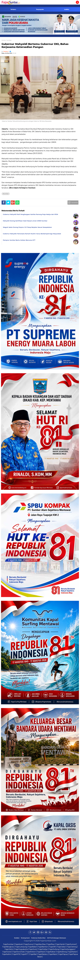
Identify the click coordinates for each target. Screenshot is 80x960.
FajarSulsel (6, 952)
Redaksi (16, 938)
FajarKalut (41, 952)
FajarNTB (16, 954)
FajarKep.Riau (40, 944)
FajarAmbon (31, 952)
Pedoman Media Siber (38, 938)
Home (4, 40)
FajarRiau (50, 944)
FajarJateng (72, 947)
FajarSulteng (54, 949)
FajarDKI (52, 947)
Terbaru (13, 9)
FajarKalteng (62, 952)
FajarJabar (61, 947)
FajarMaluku (43, 954)
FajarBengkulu (8, 947)
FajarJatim (9, 949)
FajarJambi (60, 944)
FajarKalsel (72, 952)
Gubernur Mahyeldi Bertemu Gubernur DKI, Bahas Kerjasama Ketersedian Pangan (35, 45)
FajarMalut (53, 954)
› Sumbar (9, 40)
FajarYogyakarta (21, 949)
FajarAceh (19, 944)
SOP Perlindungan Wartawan (56, 938)
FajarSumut (29, 944)
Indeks (66, 9)
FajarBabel (32, 947)
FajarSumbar (8, 944)
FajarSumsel (71, 944)
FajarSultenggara (67, 949)
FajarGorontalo (19, 952)
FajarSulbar (43, 949)
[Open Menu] (77, 2)
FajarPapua (63, 954)
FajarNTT (24, 954)
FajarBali (33, 954)
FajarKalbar (50, 952)
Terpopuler (40, 9)
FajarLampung (21, 947)
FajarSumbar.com (48, 941)
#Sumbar (6, 194)
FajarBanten (43, 947)
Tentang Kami (25, 938)
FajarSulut (33, 949)
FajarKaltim (6, 954)
